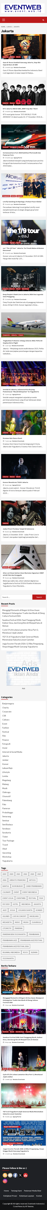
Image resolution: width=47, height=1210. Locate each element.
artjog (32, 880)
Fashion (5, 728)
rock (25, 952)
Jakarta (5, 57)
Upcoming (25, 289)
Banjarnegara (8, 703)
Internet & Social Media (12, 752)
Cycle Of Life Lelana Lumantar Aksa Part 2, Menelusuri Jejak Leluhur (20, 631)
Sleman (34, 952)
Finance (5, 740)
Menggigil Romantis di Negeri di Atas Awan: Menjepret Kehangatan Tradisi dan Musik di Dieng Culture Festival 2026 (23, 613)
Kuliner (6, 916)
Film (4, 736)
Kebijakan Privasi (10, 1196)
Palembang (7, 800)
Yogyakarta (23, 384)
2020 (11, 874)
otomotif (7, 928)
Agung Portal (18, 158)
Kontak (39, 1196)
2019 (4, 874)
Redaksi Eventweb (20, 67)
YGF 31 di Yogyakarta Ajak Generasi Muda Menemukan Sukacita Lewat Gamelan (20, 638)
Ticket (21, 335)
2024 (32, 874)
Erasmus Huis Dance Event (12, 438)
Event (4, 724)
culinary (7, 892)
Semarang (6, 816)
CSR (4, 716)
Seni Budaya (14, 384)
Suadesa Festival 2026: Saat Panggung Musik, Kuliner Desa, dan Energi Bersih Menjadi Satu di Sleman (22, 623)
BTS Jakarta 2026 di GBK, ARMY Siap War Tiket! (20, 109)
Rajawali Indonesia (11, 952)
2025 (39, 874)
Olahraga (6, 792)
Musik (18, 57)
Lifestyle (6, 772)
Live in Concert (19, 916)
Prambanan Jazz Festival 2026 (16, 946)
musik (26, 922)
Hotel (13, 196)
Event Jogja (8, 898)
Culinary (5, 719)
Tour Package (8, 840)
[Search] (43, 20)
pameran (18, 928)
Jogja (12, 910)
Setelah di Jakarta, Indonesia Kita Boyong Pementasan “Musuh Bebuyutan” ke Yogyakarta (21, 390)
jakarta (37, 904)
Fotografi (13, 147)
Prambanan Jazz (10, 940)
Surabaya (6, 828)
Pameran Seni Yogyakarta (14, 934)
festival (32, 898)
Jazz (5, 910)
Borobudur (17, 886)
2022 (25, 874)
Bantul (6, 886)
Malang (5, 784)
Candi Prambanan (34, 886)
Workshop (6, 857)
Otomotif (6, 796)
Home (6, 1191)
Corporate (6, 196)
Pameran (6, 808)
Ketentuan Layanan (26, 1196)
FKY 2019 (6, 904)
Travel (5, 845)
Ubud (4, 849)
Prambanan (34, 934)
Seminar (5, 820)
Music (17, 922)
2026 (4, 880)
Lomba (5, 776)
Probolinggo (7, 812)
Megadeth (7, 922)
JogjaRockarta (25, 910)
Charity (5, 567)
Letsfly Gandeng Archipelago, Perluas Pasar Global (22, 202)
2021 (18, 874)
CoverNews (17, 1206)
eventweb (21, 898)
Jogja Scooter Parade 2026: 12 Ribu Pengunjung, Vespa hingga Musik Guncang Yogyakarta (23, 645)
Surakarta (6, 832)
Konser (12, 57)
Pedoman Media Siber (32, 1191)
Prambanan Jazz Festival (31, 940)
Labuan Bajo (7, 768)
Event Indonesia (29, 892)
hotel (15, 904)
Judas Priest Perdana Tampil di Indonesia (18, 529)
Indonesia (25, 904)
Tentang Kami (16, 1191)
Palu (18, 567)
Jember (5, 760)
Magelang (6, 780)
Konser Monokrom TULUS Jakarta (15, 482)
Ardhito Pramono (18, 880)
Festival (5, 147)
